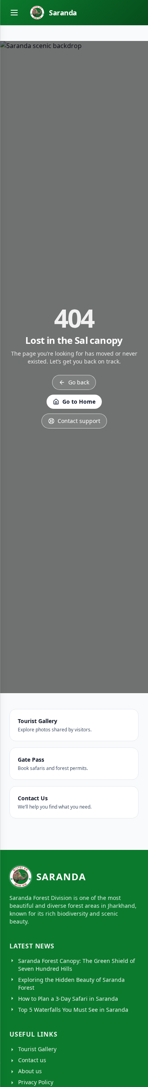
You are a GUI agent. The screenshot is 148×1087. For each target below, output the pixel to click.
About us (30, 1071)
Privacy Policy (35, 1082)
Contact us (32, 1060)
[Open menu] (14, 12)
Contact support (79, 421)
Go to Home (79, 401)
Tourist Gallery (37, 1049)
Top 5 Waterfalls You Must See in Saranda (73, 1009)
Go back (78, 382)
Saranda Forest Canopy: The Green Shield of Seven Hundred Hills (76, 964)
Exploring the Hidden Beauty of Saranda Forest (71, 983)
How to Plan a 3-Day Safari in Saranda (68, 998)
